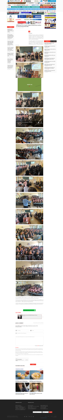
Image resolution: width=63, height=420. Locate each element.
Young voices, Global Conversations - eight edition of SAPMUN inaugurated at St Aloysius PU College (10, 43)
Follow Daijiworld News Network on (28, 310)
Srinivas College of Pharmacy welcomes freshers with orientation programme (10, 61)
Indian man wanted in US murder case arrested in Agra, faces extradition (49, 68)
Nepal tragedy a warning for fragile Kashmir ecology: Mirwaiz (49, 43)
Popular (47, 41)
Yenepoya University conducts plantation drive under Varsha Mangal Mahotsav (10, 66)
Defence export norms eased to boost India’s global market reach (49, 65)
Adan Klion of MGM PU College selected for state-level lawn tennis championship (11, 49)
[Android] (45, 11)
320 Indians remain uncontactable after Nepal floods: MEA (49, 46)
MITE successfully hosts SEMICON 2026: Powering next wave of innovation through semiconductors (11, 36)
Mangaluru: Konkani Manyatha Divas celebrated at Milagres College (11, 30)
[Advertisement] (22, 38)
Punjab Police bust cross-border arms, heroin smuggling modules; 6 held (49, 58)
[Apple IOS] (47, 11)
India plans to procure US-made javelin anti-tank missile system (49, 71)
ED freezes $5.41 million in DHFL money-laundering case (49, 55)
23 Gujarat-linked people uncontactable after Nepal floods (49, 61)
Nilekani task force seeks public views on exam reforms (50, 52)
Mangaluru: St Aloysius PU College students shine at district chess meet (11, 54)
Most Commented (53, 41)
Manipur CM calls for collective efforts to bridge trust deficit (50, 49)
